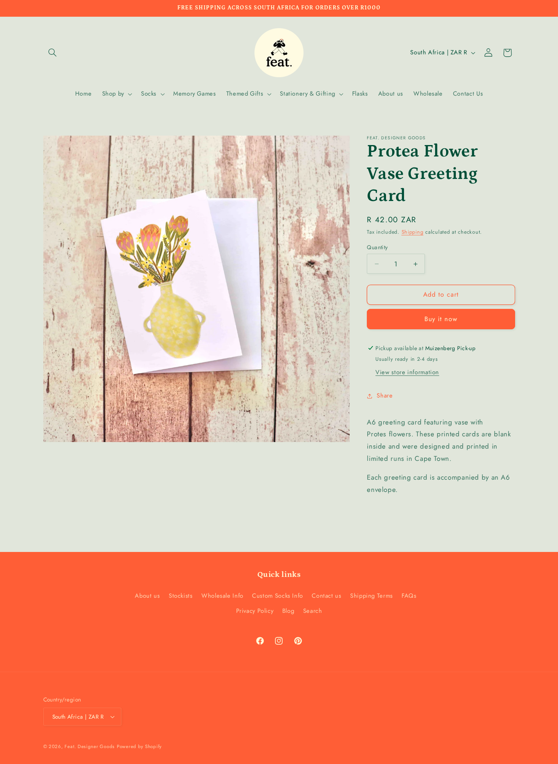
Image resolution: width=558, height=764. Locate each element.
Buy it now (441, 319)
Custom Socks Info (277, 595)
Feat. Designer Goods (90, 746)
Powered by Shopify (139, 746)
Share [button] (385, 395)
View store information (407, 372)
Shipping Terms (371, 595)
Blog (288, 610)
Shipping (413, 232)
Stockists (181, 595)
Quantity (377, 247)
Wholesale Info (222, 595)
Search (312, 610)
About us (147, 595)
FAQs (409, 595)
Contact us (326, 595)
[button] (52, 52)
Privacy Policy (255, 610)
